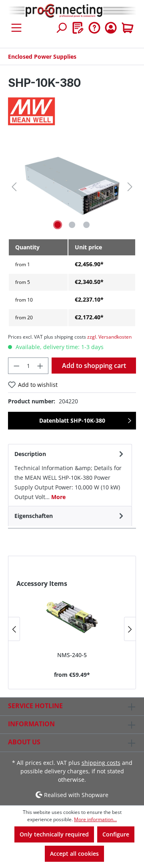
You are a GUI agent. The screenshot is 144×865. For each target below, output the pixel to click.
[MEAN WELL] (72, 111)
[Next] (130, 187)
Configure (115, 834)
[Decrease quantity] (16, 366)
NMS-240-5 (72, 655)
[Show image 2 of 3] (72, 225)
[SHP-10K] (71, 187)
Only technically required (54, 834)
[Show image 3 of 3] (86, 225)
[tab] (70, 475)
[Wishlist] (78, 28)
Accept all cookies (74, 853)
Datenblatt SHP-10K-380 (72, 420)
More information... (95, 819)
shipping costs (101, 762)
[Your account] (110, 28)
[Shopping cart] (127, 28)
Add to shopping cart (94, 365)
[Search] (61, 28)
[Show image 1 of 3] (57, 225)
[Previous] (14, 187)
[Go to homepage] (72, 11)
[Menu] (16, 28)
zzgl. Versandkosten (109, 336)
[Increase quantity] (40, 366)
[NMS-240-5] (72, 616)
